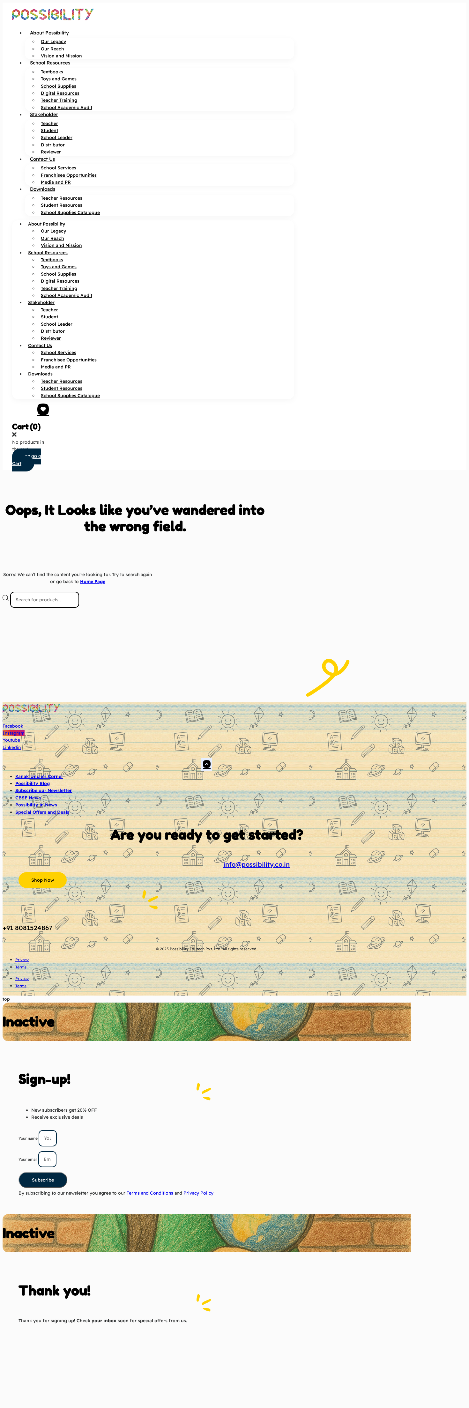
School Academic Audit (66, 107)
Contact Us (42, 159)
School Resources (50, 63)
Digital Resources (60, 93)
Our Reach (52, 49)
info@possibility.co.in (256, 864)
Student (49, 130)
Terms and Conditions (150, 1193)
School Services (58, 168)
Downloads (42, 189)
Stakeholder (44, 114)
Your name (29, 1138)
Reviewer (51, 152)
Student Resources (61, 205)
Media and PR (56, 182)
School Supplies (58, 86)
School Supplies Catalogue (70, 212)
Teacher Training (59, 100)
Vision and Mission (61, 56)
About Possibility (49, 33)
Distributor (53, 145)
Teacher (49, 123)
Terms (20, 967)
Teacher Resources (61, 198)
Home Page (92, 581)
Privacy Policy (198, 1193)
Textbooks (52, 72)
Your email (28, 1159)
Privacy (22, 959)
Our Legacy (53, 41)
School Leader (56, 137)
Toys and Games (59, 79)
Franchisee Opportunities (69, 175)
